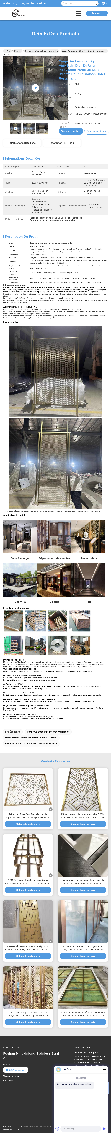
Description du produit (62, 143)
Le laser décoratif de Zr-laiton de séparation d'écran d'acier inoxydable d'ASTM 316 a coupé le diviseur (28, 948)
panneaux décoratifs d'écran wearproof (47, 732)
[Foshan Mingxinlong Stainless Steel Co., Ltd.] (18, 13)
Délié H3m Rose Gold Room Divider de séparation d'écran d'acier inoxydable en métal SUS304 (28, 816)
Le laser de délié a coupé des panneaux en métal (31, 744)
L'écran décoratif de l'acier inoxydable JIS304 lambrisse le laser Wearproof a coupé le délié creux (83, 816)
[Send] (104, 1129)
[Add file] (57, 1129)
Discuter (97, 13)
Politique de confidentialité (7, 1128)
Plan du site (20, 1128)
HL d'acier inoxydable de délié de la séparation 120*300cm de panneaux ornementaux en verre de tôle (83, 1014)
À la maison (7, 51)
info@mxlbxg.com (17, 1070)
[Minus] (104, 1069)
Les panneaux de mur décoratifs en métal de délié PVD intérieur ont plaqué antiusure (83, 882)
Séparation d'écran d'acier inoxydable (41, 51)
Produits (17, 51)
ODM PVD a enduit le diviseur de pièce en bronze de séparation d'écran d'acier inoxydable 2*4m (28, 882)
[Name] (95, 3)
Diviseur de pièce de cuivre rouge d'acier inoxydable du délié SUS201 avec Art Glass (83, 948)
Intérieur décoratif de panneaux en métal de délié (30, 738)
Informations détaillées (22, 143)
